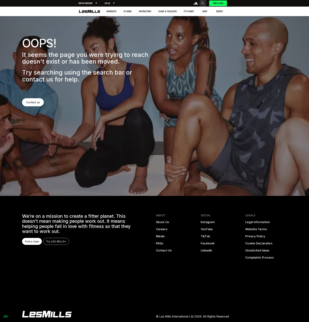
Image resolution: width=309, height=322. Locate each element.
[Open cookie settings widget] (5, 316)
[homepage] (89, 11)
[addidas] (195, 3)
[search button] (203, 3)
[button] (87, 3)
